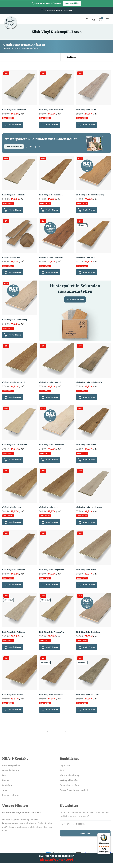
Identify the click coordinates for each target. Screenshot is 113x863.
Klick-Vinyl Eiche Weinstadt (13, 382)
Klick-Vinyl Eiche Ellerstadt (13, 570)
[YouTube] (26, 837)
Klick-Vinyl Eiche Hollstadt (13, 195)
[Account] (87, 19)
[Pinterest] (19, 837)
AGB (62, 770)
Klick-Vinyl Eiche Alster (86, 570)
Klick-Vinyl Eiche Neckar (12, 695)
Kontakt (6, 780)
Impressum (65, 765)
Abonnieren (85, 833)
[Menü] (108, 834)
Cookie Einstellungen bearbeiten (75, 790)
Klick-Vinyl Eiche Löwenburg (51, 257)
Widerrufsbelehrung (69, 775)
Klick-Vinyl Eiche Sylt (11, 257)
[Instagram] (11, 837)
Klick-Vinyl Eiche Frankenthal (88, 695)
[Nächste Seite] (74, 732)
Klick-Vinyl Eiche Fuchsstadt (14, 110)
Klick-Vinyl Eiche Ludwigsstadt (89, 382)
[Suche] (93, 19)
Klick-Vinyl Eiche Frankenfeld (51, 632)
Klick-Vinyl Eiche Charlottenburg (89, 195)
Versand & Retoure (10, 770)
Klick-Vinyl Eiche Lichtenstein (51, 445)
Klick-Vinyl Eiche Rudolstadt (51, 110)
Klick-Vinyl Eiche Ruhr (85, 257)
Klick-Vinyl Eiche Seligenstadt (51, 570)
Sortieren (72, 57)
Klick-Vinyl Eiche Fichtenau (13, 632)
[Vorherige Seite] (39, 732)
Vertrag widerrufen (69, 780)
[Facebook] (4, 837)
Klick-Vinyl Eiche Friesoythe (51, 695)
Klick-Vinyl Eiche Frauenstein (14, 445)
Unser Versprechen (11, 765)
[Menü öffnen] (107, 19)
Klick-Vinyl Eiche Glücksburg (88, 632)
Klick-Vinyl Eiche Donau (49, 507)
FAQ (4, 775)
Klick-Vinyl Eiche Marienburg (14, 320)
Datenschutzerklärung (70, 785)
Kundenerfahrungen (11, 795)
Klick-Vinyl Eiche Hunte (86, 445)
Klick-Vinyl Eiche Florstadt (50, 382)
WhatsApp (7, 785)
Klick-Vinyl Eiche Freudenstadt (89, 507)
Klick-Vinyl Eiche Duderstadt (51, 195)
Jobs (4, 790)
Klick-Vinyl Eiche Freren (86, 110)
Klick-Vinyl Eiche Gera (11, 507)
